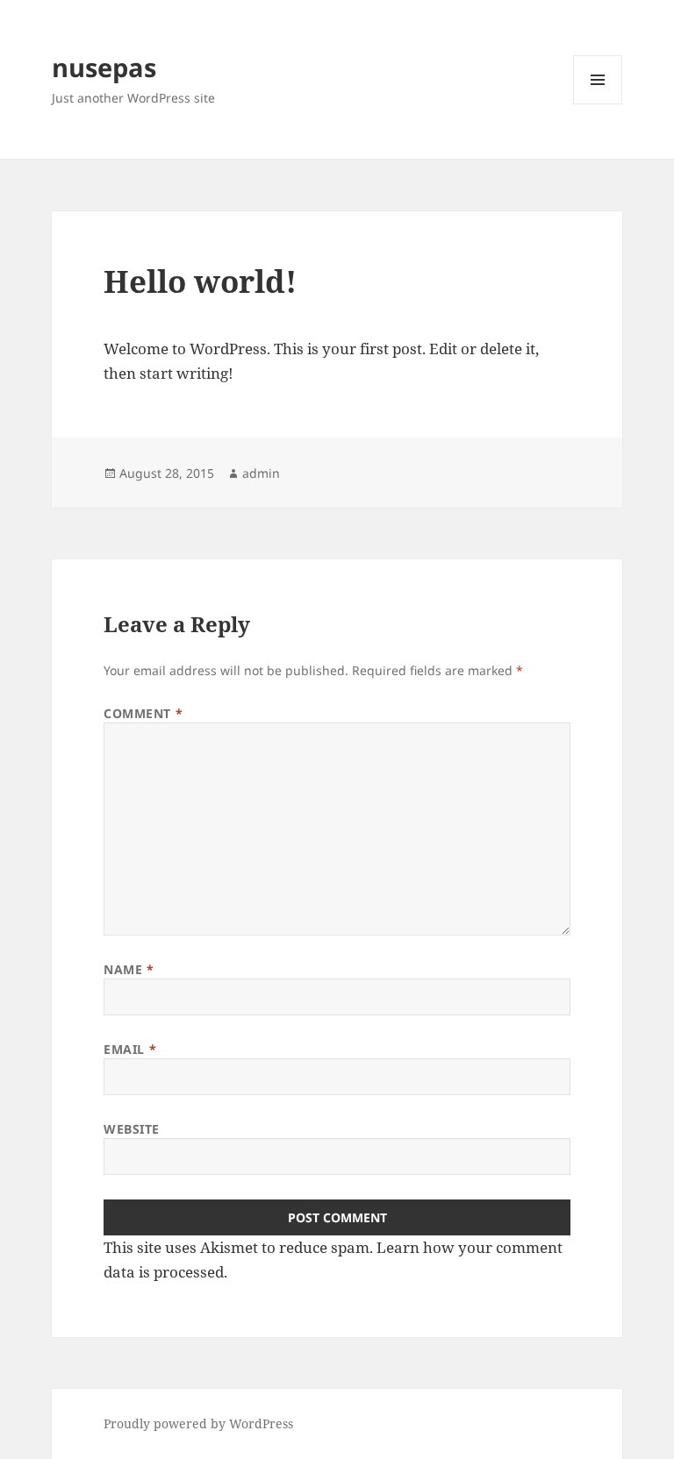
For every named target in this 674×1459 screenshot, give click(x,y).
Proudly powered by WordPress (198, 1423)
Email (130, 1049)
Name (129, 969)
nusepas (104, 67)
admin (261, 473)
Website (132, 1129)
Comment (143, 713)
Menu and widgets (598, 103)
